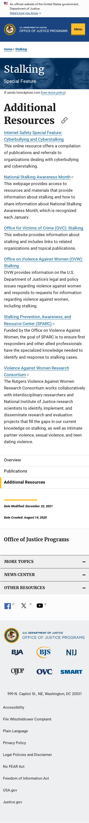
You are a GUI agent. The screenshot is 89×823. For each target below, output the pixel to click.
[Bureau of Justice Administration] (17, 656)
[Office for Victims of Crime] (44, 675)
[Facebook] (9, 607)
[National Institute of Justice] (71, 656)
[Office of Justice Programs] (10, 29)
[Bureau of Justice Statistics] (44, 659)
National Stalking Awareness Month (37, 177)
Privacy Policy (14, 743)
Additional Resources (24, 482)
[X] (25, 607)
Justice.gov (12, 802)
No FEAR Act (13, 766)
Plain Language (15, 731)
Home (8, 49)
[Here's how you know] (44, 8)
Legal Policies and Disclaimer (27, 755)
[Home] (43, 29)
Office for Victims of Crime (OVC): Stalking (43, 228)
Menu (78, 29)
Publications (15, 471)
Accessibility (13, 707)
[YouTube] (41, 607)
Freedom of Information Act (26, 778)
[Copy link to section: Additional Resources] (62, 120)
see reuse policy (53, 92)
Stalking (21, 49)
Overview (12, 459)
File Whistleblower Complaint (27, 719)
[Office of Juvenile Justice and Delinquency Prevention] (17, 676)
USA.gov (10, 790)
